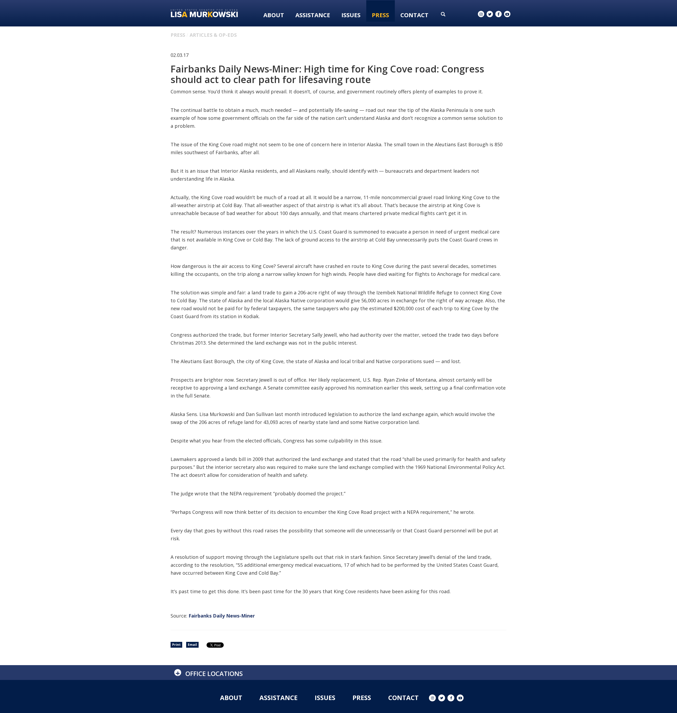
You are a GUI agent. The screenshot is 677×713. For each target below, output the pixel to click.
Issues (350, 15)
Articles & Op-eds (213, 35)
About (273, 15)
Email (192, 644)
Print (176, 644)
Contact (414, 15)
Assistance (312, 15)
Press (380, 15)
